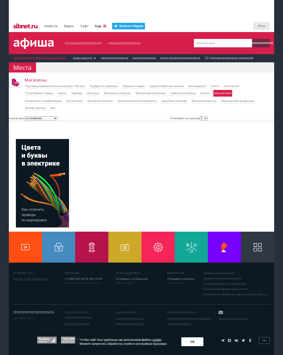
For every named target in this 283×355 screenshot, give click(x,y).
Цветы (62, 93)
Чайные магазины (183, 93)
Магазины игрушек (117, 93)
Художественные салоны (166, 86)
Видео (69, 26)
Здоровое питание (174, 101)
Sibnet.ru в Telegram (131, 26)
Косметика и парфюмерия (43, 101)
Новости (50, 26)
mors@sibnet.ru (23, 318)
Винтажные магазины (151, 93)
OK (192, 342)
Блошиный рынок (204, 101)
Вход (261, 26)
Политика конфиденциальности (225, 289)
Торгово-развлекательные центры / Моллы (55, 86)
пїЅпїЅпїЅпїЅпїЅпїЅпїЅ (124, 43)
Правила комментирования (222, 278)
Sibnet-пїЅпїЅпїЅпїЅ (77, 324)
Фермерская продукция (237, 101)
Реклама (72, 273)
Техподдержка (128, 273)
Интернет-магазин (100, 101)
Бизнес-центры (35, 108)
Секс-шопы (231, 86)
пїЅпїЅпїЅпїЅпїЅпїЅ (144, 58)
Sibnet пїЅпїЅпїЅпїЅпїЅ (232, 319)
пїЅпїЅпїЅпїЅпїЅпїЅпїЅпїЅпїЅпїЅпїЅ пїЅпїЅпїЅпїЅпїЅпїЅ (189, 321)
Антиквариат (197, 86)
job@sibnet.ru (176, 283)
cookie (156, 340)
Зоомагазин (74, 101)
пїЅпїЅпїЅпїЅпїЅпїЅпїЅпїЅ (83, 43)
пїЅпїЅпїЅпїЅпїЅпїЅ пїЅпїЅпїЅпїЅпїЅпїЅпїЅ (78, 315)
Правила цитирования (218, 273)
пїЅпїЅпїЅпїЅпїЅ (261, 43)
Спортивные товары (39, 93)
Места (22, 67)
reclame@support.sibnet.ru (83, 283)
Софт (84, 26)
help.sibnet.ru (125, 283)
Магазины (36, 80)
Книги (215, 86)
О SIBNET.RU (23, 273)
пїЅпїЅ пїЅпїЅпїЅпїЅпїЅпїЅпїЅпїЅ (180, 58)
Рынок (204, 93)
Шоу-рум (93, 93)
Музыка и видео (134, 86)
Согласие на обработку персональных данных (235, 294)
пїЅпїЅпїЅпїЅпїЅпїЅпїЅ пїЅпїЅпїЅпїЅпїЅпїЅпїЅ (130, 321)
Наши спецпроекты (30, 279)
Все (53, 108)
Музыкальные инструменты (137, 101)
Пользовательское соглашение (225, 284)
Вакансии (176, 273)
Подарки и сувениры (104, 86)
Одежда (76, 93)
